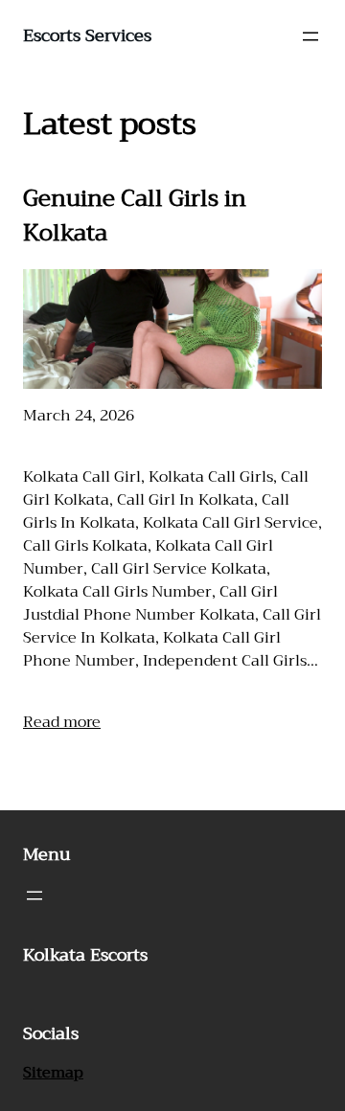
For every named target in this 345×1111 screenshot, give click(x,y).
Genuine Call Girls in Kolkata (134, 215)
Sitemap (53, 1072)
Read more (62, 722)
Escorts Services (87, 35)
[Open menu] (310, 36)
